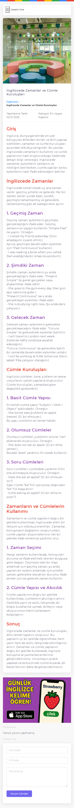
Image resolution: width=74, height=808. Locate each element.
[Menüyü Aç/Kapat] (7, 9)
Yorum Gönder (19, 793)
